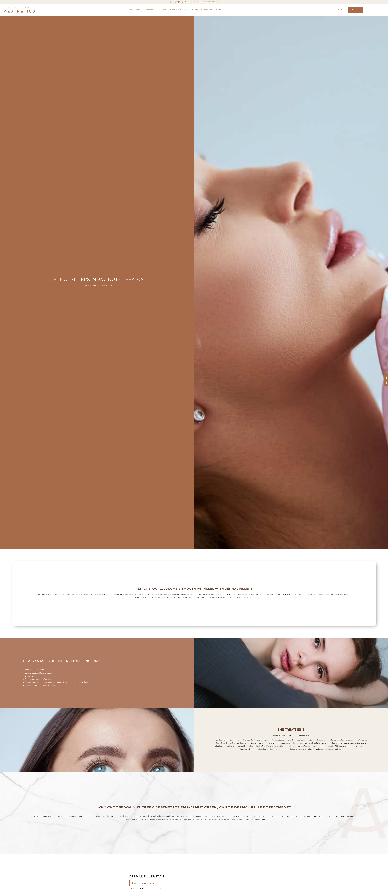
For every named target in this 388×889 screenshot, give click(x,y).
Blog (186, 10)
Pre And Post (174, 10)
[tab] (147, 883)
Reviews (218, 10)
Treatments (150, 10)
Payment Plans (206, 10)
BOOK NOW (342, 10)
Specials (162, 10)
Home (130, 10)
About (138, 10)
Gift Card (194, 10)
